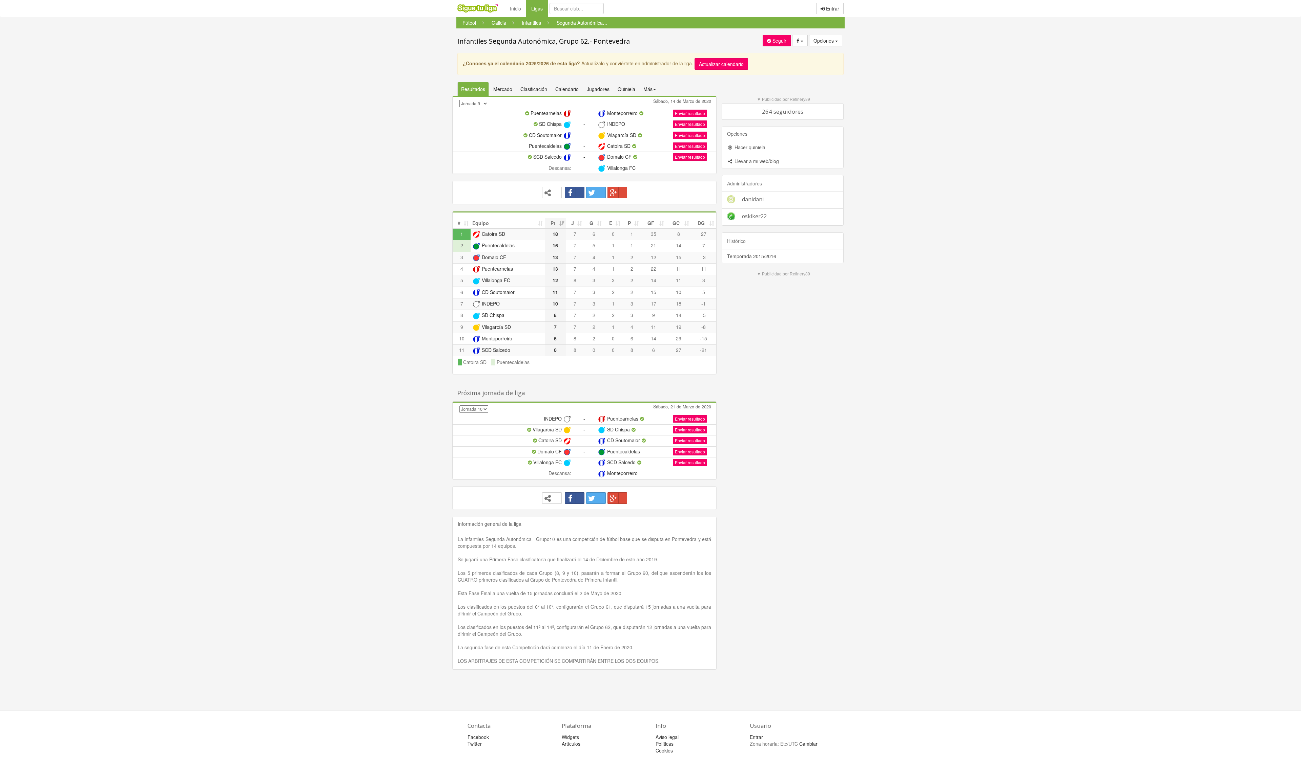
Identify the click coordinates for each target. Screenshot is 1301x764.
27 (703, 233)
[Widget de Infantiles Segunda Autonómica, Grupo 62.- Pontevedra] (552, 192)
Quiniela (626, 89)
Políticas (665, 743)
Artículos (571, 743)
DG (701, 223)
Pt (553, 223)
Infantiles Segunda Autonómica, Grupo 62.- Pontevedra (543, 41)
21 (653, 245)
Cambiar (808, 743)
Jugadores (598, 89)
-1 (703, 303)
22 (653, 268)
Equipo (480, 223)
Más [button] (648, 89)
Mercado (502, 89)
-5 (703, 315)
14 (678, 245)
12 (653, 257)
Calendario (567, 89)
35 (653, 233)
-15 (703, 338)
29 (678, 338)
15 (678, 257)
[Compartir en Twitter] (596, 192)
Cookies (664, 750)
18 (678, 303)
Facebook (478, 737)
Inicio (515, 8)
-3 (703, 257)
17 (653, 303)
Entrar (832, 8)
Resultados (473, 89)
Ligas (539, 8)
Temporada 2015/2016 (751, 256)
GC (676, 223)
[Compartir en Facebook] (574, 192)
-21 (703, 349)
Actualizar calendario (721, 64)
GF (650, 223)
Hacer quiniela (749, 147)
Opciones (824, 40)
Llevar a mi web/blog (756, 161)
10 (678, 292)
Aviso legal (667, 737)
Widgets (570, 737)
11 (678, 268)
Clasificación (533, 89)
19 (678, 326)
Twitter (475, 743)
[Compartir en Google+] (617, 192)
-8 (703, 326)
